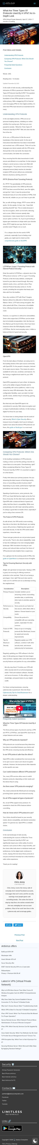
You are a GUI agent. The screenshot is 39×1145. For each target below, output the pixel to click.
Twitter (4, 1100)
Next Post (19, 940)
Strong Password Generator (11, 1070)
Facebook (5, 1097)
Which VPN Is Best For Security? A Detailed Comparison (19, 1009)
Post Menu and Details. (12, 50)
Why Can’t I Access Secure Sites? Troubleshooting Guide (19, 1006)
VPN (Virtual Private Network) (12, 19)
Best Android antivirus (9, 1077)
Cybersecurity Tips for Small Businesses (15, 692)
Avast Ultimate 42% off (8, 959)
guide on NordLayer (16, 427)
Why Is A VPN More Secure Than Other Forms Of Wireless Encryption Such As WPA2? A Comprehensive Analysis (18, 992)
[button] (35, 1141)
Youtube (4, 1104)
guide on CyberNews (9, 558)
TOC (3, 1144)
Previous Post (19, 935)
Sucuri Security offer (7, 963)
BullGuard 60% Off (7, 952)
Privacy (8, 1144)
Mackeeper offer (6, 955)
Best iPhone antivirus (9, 1073)
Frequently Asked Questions (13, 65)
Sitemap (14, 1144)
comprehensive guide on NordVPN (16, 241)
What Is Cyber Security (19, 419)
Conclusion (7, 68)
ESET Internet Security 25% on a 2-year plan (15, 967)
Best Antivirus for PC (8, 1080)
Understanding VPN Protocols (13, 55)
